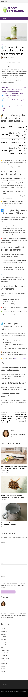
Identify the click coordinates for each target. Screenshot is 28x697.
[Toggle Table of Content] (24, 87)
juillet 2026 (4, 631)
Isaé (6, 57)
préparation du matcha (20, 358)
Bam (2, 694)
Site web (3, 576)
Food (2, 44)
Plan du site (4, 684)
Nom (2, 563)
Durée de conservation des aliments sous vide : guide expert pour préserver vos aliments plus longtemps (14, 468)
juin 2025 (3, 666)
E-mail (3, 570)
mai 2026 (3, 637)
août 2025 (3, 661)
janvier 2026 (4, 647)
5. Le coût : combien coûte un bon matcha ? (13, 104)
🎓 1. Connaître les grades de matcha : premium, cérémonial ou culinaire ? (12, 90)
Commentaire (5, 542)
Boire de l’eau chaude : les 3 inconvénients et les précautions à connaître (13, 524)
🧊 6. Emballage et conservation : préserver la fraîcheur (13, 107)
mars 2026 (3, 642)
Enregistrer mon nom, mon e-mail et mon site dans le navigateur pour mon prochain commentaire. (13, 585)
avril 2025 (3, 671)
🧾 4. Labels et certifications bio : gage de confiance (13, 101)
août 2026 (3, 629)
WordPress (20, 693)
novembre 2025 (5, 653)
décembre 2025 (5, 650)
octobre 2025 (4, 655)
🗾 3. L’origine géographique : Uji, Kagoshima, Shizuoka (11, 97)
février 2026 (4, 645)
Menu (4, 18)
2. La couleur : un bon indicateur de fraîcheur (13, 93)
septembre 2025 (5, 658)
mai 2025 (3, 669)
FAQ (3, 110)
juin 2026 (3, 634)
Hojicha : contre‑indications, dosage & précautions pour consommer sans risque (12, 496)
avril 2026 (3, 639)
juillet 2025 (4, 663)
